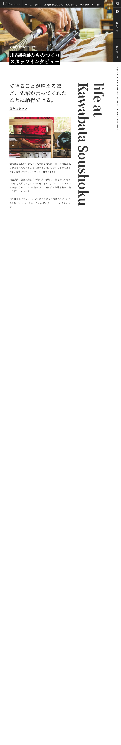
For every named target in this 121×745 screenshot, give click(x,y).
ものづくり (72, 4)
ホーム (28, 4)
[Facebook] (117, 11)
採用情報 (117, 27)
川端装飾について (53, 4)
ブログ (38, 4)
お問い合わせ (117, 50)
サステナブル (87, 4)
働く (99, 4)
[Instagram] (117, 4)
